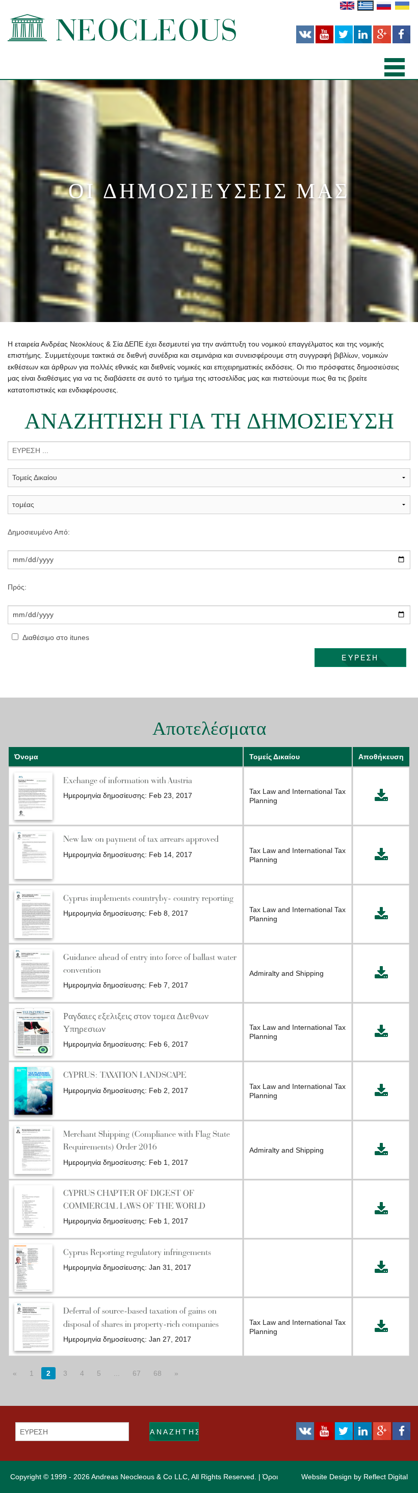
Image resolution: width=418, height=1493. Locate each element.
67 (137, 1373)
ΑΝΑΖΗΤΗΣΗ (174, 1432)
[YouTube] (324, 34)
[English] (347, 5)
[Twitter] (344, 34)
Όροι (270, 1477)
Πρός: (17, 587)
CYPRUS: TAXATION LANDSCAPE (125, 1074)
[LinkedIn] (363, 34)
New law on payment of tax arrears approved (141, 838)
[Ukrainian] (402, 5)
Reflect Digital (385, 1477)
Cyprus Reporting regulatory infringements (137, 1252)
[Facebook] (401, 34)
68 (157, 1373)
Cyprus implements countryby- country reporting (148, 897)
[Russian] (384, 5)
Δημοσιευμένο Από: (39, 532)
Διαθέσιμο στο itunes (55, 637)
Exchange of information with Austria (127, 780)
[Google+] (382, 34)
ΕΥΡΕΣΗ (360, 657)
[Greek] (365, 5)
